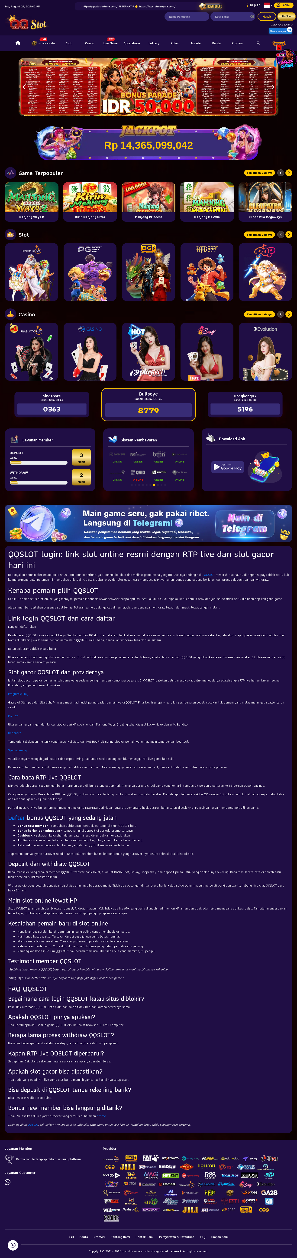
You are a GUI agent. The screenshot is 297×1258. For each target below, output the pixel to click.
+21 (71, 1236)
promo (101, 1116)
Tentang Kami (120, 1236)
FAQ (203, 1236)
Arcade (196, 43)
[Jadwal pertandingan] (210, 6)
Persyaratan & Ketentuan (176, 1236)
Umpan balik (220, 1236)
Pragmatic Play (18, 693)
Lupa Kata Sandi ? (281, 24)
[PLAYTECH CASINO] (148, 352)
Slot (69, 43)
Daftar (286, 16)
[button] (273, 87)
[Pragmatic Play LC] (31, 352)
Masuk (267, 16)
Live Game (110, 43)
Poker (175, 43)
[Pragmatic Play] (31, 272)
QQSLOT (209, 574)
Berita (216, 43)
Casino (89, 43)
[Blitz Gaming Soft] (148, 272)
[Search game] (258, 43)
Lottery (154, 43)
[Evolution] (265, 352)
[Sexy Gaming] (207, 352)
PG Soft (13, 715)
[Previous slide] (280, 172)
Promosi (237, 43)
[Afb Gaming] (207, 272)
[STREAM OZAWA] (286, 58)
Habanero (14, 732)
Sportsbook (132, 43)
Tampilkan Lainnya (259, 173)
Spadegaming (17, 750)
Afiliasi (287, 5)
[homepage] (17, 43)
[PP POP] (265, 272)
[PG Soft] (90, 272)
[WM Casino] (90, 352)
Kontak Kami (144, 1236)
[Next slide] (288, 172)
